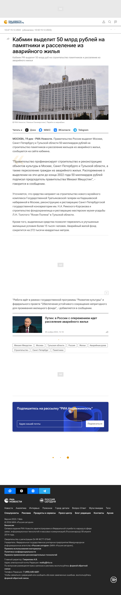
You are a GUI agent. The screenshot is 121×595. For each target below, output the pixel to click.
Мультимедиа (96, 508)
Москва (39, 345)
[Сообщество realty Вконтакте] (33, 491)
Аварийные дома (98, 345)
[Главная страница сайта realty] (19, 22)
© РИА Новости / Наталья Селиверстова (29, 122)
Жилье (82, 345)
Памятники (58, 350)
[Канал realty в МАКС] (10, 491)
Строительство (21, 350)
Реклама (26, 513)
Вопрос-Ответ (79, 508)
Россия (71, 345)
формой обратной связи (16, 578)
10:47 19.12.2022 (12, 30)
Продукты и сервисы (45, 513)
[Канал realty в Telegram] (44, 491)
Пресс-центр (65, 513)
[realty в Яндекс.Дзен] (21, 491)
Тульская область (56, 345)
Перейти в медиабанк (55, 122)
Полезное (47, 508)
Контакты (99, 513)
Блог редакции (83, 513)
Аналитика (21, 508)
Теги (108, 508)
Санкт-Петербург (40, 350)
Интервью (34, 508)
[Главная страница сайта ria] (4, 22)
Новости (8, 508)
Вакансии (9, 525)
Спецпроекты (11, 513)
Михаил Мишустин (23, 345)
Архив (110, 513)
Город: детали (62, 508)
